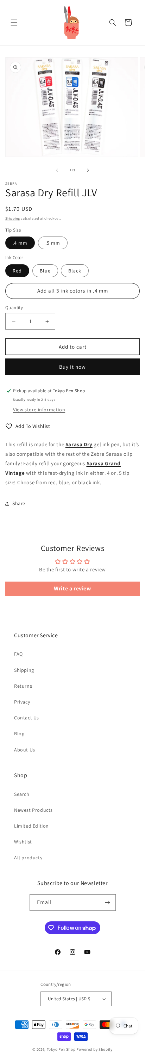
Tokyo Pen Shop (61, 1049)
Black (74, 271)
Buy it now (72, 366)
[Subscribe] (107, 902)
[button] (14, 22)
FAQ (18, 654)
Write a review (72, 588)
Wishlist (23, 842)
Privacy (22, 702)
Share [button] (18, 503)
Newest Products (33, 810)
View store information (39, 409)
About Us (24, 750)
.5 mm (52, 243)
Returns (23, 686)
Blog (19, 733)
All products (28, 857)
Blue (45, 271)
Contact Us (26, 717)
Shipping (12, 218)
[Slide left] (57, 170)
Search (22, 794)
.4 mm (20, 243)
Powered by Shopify (94, 1049)
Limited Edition (31, 826)
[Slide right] (88, 170)
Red (17, 271)
